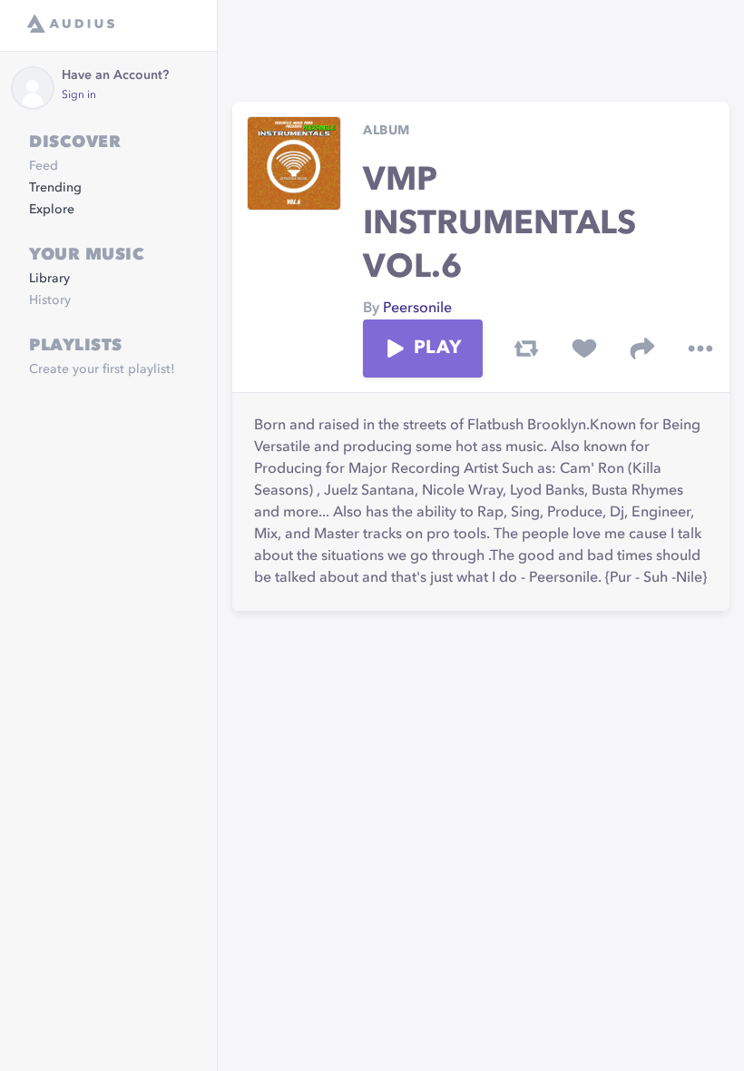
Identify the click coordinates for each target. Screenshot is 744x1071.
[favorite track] (584, 348)
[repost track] (526, 348)
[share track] (642, 348)
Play (437, 348)
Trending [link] (55, 188)
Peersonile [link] (417, 308)
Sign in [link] (79, 95)
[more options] (700, 348)
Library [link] (49, 278)
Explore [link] (51, 209)
